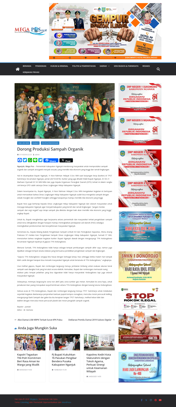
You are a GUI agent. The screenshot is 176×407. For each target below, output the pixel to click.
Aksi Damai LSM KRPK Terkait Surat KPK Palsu (40, 319)
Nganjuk (35, 143)
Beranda (27, 66)
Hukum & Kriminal (59, 66)
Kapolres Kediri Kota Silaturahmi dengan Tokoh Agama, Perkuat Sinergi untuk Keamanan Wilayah (98, 363)
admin (37, 155)
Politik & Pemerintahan (84, 66)
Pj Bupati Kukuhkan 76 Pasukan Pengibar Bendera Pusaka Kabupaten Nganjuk (64, 359)
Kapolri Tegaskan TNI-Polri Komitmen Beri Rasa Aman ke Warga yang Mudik (29, 359)
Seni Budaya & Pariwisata (126, 66)
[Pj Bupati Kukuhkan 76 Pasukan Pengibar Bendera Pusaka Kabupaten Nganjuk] (64, 336)
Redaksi (146, 66)
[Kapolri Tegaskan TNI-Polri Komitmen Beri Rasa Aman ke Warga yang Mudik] (30, 336)
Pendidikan (40, 66)
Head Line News (23, 143)
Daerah (103, 66)
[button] (108, 66)
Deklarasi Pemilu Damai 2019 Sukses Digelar (90, 319)
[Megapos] (18, 69)
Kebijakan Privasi (31, 72)
